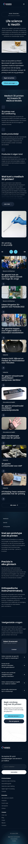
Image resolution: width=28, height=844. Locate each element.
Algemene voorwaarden (14, 837)
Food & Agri (5, 803)
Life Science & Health (7, 798)
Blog (3, 817)
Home (10, 13)
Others (4, 808)
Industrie (4, 800)
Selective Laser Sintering (8, 781)
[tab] (6, 519)
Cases (3, 820)
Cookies (14, 841)
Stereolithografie (6, 783)
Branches (16, 13)
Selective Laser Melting (8, 786)
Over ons (4, 815)
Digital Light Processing (8, 789)
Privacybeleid (14, 839)
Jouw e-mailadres (9, 766)
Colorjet (4, 791)
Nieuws (3, 823)
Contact (4, 825)
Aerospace (5, 806)
